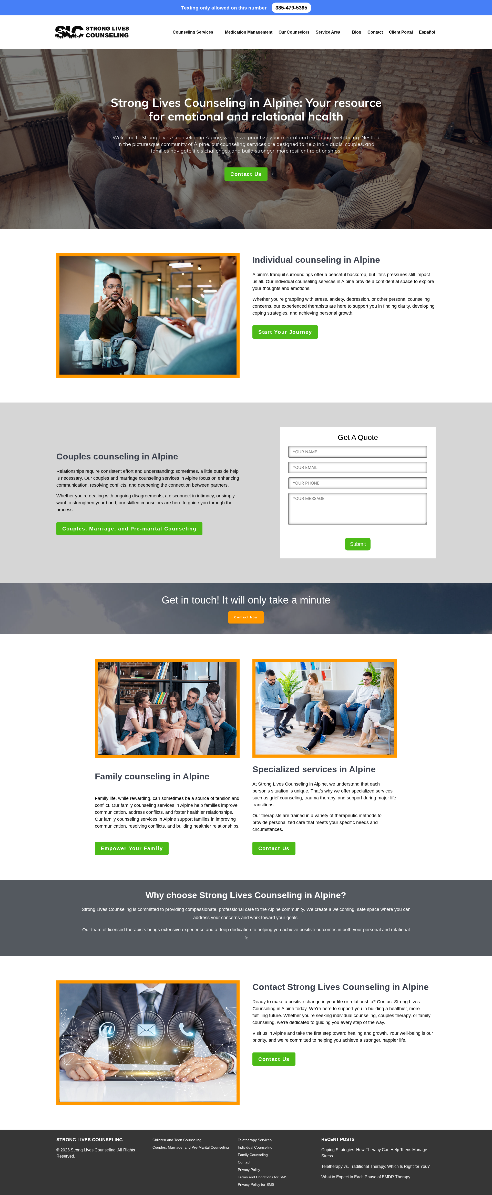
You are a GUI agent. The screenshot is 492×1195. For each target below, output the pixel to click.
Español (427, 32)
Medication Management (248, 32)
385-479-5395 (291, 8)
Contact (375, 32)
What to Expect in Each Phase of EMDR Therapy (365, 1177)
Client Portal (401, 32)
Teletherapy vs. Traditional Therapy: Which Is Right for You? (375, 1166)
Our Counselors (294, 32)
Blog (356, 32)
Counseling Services (193, 32)
